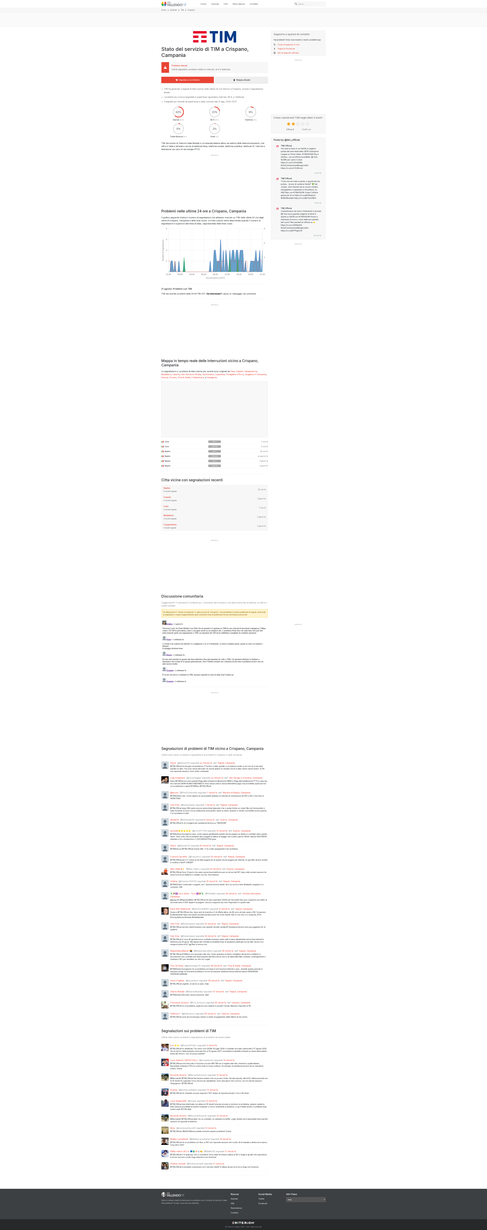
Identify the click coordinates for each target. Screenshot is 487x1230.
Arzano (173, 377)
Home (203, 4)
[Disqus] (214, 651)
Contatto (254, 4)
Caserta (176, 374)
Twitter (261, 1199)
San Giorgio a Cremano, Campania (245, 778)
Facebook (262, 1203)
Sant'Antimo (208, 374)
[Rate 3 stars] (298, 124)
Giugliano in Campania (255, 374)
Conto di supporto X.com (289, 44)
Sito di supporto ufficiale (288, 53)
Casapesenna (250, 371)
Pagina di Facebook (286, 48)
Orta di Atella (184, 377)
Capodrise (220, 374)
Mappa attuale (243, 80)
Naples (239, 371)
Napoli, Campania (226, 763)
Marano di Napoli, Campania (236, 792)
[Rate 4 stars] (303, 124)
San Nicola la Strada (191, 374)
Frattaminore (198, 377)
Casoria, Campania (230, 1013)
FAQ (226, 4)
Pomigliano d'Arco (235, 374)
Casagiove (212, 377)
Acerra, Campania (229, 819)
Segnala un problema (189, 80)
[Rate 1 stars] (289, 124)
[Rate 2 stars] (293, 124)
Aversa (164, 377)
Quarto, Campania (241, 831)
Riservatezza (239, 4)
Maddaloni (166, 374)
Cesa (232, 371)
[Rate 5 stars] (307, 124)
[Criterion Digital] (243, 1223)
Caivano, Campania (241, 1002)
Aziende (215, 4)
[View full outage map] (214, 409)
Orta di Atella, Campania (239, 965)
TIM (182, 10)
